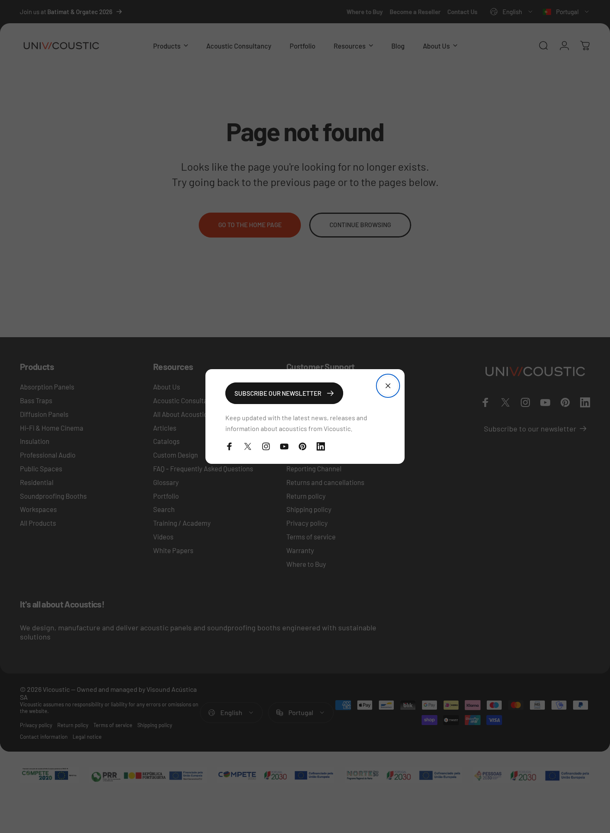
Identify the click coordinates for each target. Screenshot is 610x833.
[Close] (388, 386)
